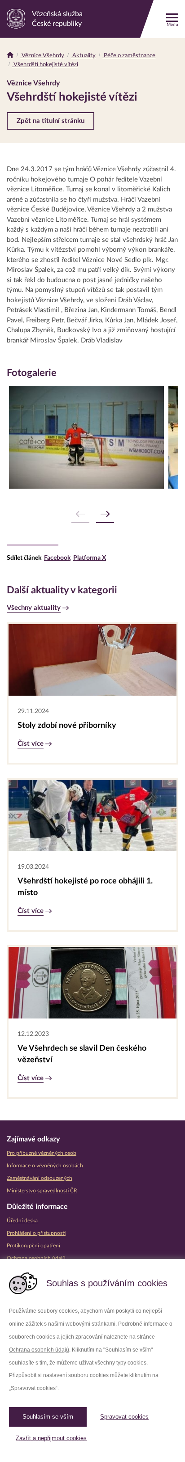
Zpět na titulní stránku (50, 121)
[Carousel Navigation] (92, 514)
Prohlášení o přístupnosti (36, 1233)
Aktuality (83, 56)
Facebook (57, 558)
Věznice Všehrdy (42, 56)
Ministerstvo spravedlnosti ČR (42, 1190)
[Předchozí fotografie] (80, 514)
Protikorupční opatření (33, 1245)
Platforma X (89, 558)
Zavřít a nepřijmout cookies (51, 1438)
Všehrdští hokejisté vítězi (45, 65)
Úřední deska (22, 1220)
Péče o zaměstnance (128, 56)
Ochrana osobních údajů (39, 1350)
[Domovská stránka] (10, 56)
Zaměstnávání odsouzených (39, 1178)
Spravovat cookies (124, 1416)
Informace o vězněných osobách (45, 1165)
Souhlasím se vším (47, 1416)
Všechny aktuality (34, 607)
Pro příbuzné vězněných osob (41, 1153)
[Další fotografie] (105, 514)
